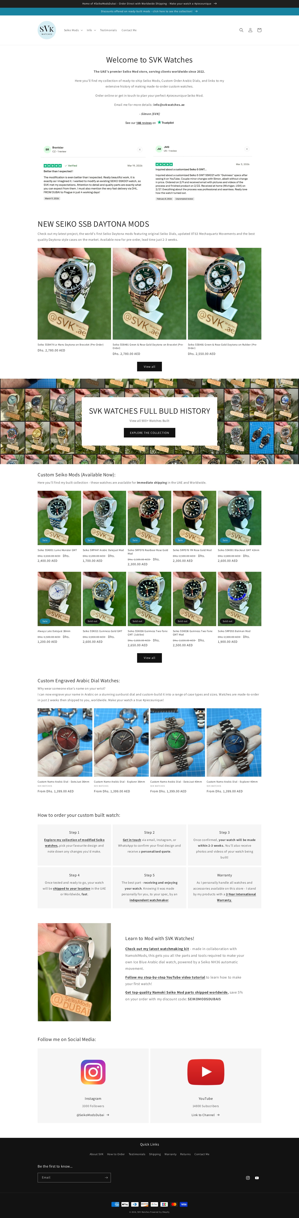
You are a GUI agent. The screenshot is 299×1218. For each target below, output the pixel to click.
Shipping (155, 1154)
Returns (185, 1154)
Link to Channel (203, 1115)
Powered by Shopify (160, 1212)
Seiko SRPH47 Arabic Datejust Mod (103, 550)
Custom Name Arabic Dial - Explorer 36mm (119, 781)
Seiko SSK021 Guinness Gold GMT (102, 631)
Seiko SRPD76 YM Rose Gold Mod (192, 550)
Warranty (171, 1154)
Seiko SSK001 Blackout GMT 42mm (238, 550)
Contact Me (201, 1154)
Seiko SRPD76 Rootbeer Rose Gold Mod (148, 552)
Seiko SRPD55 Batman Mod (234, 631)
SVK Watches (143, 1212)
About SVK (96, 1154)
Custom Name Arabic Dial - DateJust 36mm (63, 781)
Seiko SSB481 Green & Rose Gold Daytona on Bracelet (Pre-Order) (148, 346)
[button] (73, 30)
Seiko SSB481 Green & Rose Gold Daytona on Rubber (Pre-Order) (222, 346)
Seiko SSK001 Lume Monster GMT (57, 550)
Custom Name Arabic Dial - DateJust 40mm (176, 781)
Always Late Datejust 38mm (54, 631)
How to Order (116, 1154)
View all (149, 366)
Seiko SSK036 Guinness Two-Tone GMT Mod (193, 633)
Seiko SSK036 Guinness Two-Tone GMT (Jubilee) (147, 633)
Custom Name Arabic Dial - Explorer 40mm (232, 781)
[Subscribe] (106, 1177)
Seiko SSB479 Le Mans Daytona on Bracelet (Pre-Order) (71, 344)
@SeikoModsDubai (90, 1115)
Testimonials (137, 1154)
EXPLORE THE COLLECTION (149, 433)
